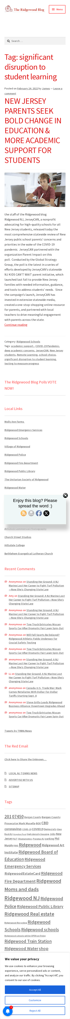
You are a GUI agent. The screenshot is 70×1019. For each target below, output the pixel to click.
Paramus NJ (39, 838)
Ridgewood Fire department (21, 463)
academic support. (22, 346)
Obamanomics (25, 838)
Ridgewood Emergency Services (23, 430)
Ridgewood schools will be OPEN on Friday (25, 935)
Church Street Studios (17, 537)
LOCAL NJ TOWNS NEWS (23, 773)
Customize (35, 1000)
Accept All (35, 989)
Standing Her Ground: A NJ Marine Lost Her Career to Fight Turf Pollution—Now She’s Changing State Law (36, 585)
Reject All (35, 1010)
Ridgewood (30, 845)
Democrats (50, 829)
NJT (15, 838)
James (46, 88)
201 (7, 816)
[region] (35, 986)
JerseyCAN (42, 350)
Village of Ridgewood (17, 446)
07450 (18, 816)
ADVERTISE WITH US (21, 780)
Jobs (52, 834)
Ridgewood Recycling (15, 922)
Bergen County (32, 817)
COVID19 (37, 829)
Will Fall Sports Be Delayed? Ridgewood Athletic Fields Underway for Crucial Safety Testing (34, 638)
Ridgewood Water (15, 487)
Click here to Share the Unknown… (25, 759)
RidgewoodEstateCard (22, 873)
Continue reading (15, 325)
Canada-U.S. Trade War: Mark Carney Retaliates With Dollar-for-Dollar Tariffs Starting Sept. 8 (35, 691)
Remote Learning (27, 354)
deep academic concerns (19, 350)
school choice (47, 354)
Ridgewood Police (15, 454)
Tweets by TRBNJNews (18, 731)
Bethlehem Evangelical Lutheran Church (28, 553)
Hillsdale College (14, 545)
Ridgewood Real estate (29, 914)
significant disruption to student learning (30, 359)
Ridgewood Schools (28, 341)
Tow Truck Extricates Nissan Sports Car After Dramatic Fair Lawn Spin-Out (36, 626)
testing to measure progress (21, 363)
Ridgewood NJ (22, 898)
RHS (16, 845)
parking (49, 838)
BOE (38, 823)
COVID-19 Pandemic (47, 346)
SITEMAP (14, 786)
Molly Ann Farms (14, 421)
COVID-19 (26, 829)
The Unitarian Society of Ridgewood (26, 479)
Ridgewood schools (40, 929)
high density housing (38, 834)
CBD (44, 823)
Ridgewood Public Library (19, 471)
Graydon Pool (19, 834)
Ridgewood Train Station (28, 941)
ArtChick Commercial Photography (25, 528)
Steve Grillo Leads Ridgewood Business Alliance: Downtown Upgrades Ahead (37, 704)
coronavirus (13, 829)
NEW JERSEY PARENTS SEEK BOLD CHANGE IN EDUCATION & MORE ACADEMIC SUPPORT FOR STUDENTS (32, 130)
